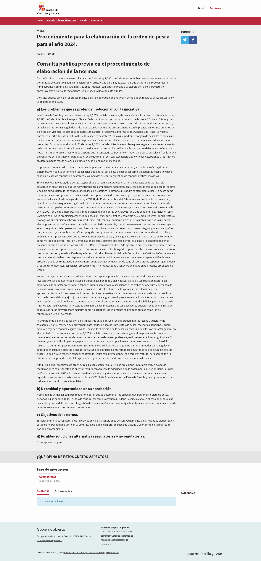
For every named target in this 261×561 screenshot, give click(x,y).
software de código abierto (49, 540)
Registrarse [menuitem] (215, 8)
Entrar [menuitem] (201, 8)
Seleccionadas (63, 491)
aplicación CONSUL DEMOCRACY (69, 536)
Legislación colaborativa (61, 20)
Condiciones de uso (95, 552)
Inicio (40, 20)
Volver (41, 31)
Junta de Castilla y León (203, 554)
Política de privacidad (74, 552)
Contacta (96, 20)
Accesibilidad (112, 552)
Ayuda (83, 20)
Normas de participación (115, 527)
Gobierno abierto (51, 529)
